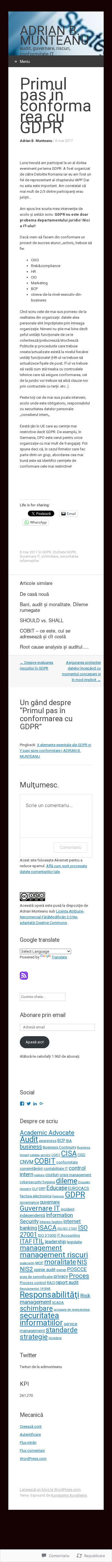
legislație (74, 1242)
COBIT (44, 1161)
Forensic (58, 1196)
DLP (35, 1189)
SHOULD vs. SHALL (41, 620)
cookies (39, 1175)
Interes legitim (51, 1222)
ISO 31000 (47, 1235)
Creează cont (31, 1426)
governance (29, 1202)
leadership (55, 1241)
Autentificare (30, 1434)
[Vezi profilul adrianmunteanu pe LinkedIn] (35, 1103)
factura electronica (35, 1196)
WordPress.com (33, 1458)
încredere (55, 1338)
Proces (79, 1275)
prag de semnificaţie (36, 1277)
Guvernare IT (30, 557)
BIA (69, 1141)
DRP (42, 1188)
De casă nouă (34, 593)
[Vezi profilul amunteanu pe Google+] (41, 1103)
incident (67, 1209)
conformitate (67, 1162)
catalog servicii (40, 1155)
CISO (81, 1155)
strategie (34, 1337)
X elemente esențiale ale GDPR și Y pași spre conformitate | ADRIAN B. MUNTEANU (55, 750)
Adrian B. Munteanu (36, 141)
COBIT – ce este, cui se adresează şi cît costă (45, 633)
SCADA (58, 1302)
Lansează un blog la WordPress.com (50, 1489)
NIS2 (26, 1269)
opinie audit (44, 1269)
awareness (48, 1141)
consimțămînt (31, 1168)
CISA (69, 1153)
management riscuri (54, 1254)
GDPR (46, 552)
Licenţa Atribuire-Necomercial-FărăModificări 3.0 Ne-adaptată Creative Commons (52, 917)
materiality (27, 1263)
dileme (66, 1181)
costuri (52, 1174)
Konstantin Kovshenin (69, 1495)
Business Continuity (59, 1147)
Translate (59, 957)
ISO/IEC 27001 (67, 1229)
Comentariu (70, 847)
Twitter (28, 1355)
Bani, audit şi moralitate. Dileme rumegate (54, 607)
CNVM (26, 1162)
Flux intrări (28, 1442)
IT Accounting (68, 1235)
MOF (39, 1263)
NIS (82, 1262)
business (31, 1146)
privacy (61, 1276)
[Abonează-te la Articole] (24, 978)
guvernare (50, 1202)
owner (61, 1270)
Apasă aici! (35, 1042)
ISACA (47, 1228)
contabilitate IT (56, 1168)
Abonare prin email (42, 1015)
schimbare (49, 557)
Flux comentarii (32, 1450)
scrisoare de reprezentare (72, 1310)
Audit (29, 1139)
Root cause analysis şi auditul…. (54, 646)
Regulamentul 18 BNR (35, 1289)
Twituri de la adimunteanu (41, 1367)
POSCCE (77, 1269)
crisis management (75, 1174)
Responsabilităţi (49, 1295)
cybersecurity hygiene (37, 1182)
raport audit (67, 1282)
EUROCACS (78, 1188)
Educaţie (56, 1188)
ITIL (38, 1241)
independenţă (32, 1215)
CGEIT (55, 1155)
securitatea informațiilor (41, 1319)
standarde (62, 1330)
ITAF (26, 1241)
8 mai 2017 (64, 141)
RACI (51, 1283)
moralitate (60, 1262)
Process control (33, 1283)
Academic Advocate (47, 1132)
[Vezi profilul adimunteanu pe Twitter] (28, 1103)
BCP (61, 1140)
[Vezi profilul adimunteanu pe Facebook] (22, 1103)
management (41, 1248)
